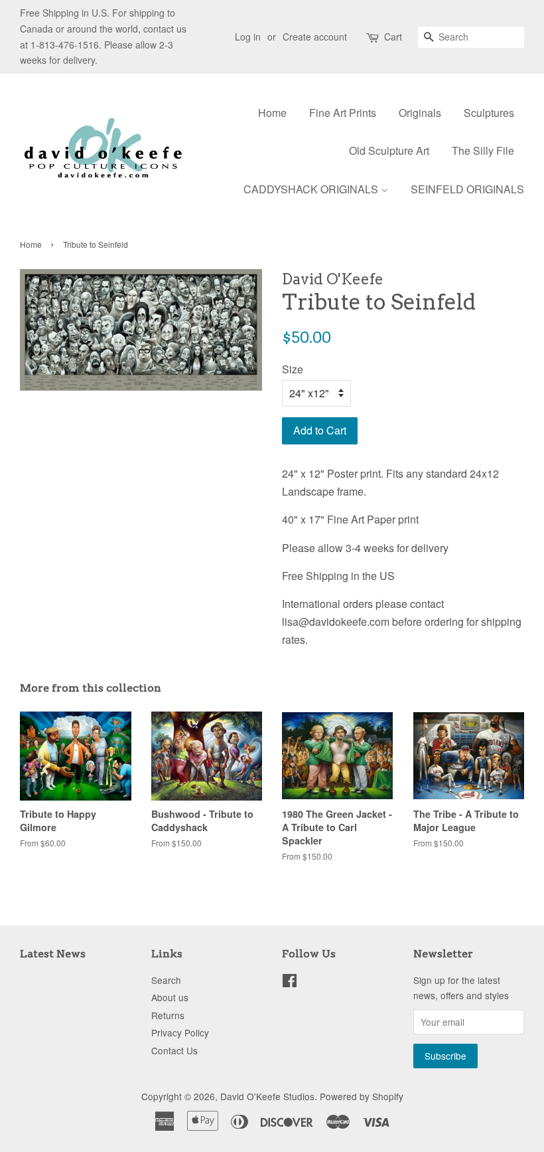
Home (272, 112)
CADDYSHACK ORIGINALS (312, 189)
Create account (315, 36)
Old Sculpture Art (389, 150)
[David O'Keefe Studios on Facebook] (289, 982)
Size (292, 369)
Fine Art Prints (342, 112)
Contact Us (174, 1050)
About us (169, 997)
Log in (248, 36)
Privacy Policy (180, 1032)
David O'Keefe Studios (267, 1096)
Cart (393, 36)
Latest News (53, 953)
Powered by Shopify (361, 1096)
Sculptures (489, 112)
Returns (167, 1015)
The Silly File (483, 150)
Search (166, 980)
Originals (420, 112)
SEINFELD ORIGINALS (467, 189)
